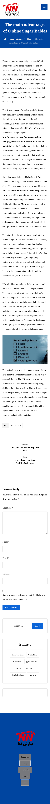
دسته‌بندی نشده (15, 426)
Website (5, 574)
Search (37, 626)
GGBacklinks (32, 655)
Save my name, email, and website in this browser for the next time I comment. (24, 597)
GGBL (19, 668)
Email (5, 558)
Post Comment (11, 607)
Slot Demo (29, 668)
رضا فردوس (33, 675)
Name (5, 542)
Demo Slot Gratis (18, 655)
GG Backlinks (17, 662)
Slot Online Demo (18, 675)
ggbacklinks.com (31, 662)
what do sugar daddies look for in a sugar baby (24, 190)
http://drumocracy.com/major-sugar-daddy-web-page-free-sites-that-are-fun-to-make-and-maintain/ (24, 141)
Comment (7, 508)
